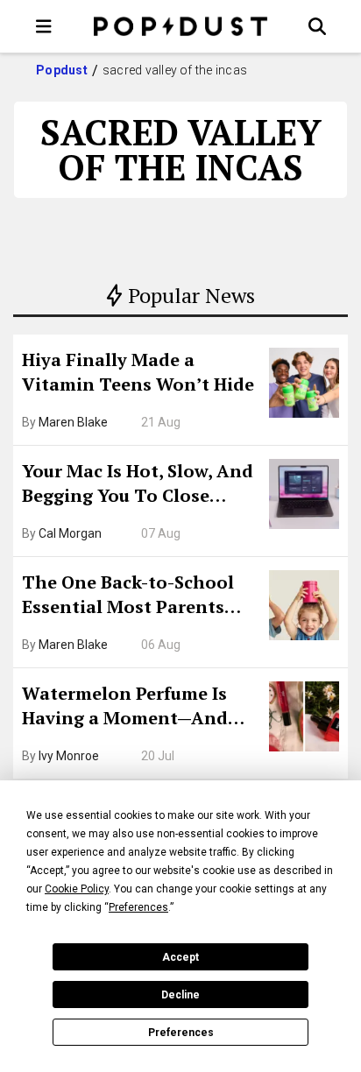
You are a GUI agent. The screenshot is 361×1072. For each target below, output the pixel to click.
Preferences (181, 1032)
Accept (180, 957)
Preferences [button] (138, 907)
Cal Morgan (70, 533)
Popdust (62, 70)
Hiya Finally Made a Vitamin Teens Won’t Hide (138, 372)
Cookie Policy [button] (77, 889)
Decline (180, 995)
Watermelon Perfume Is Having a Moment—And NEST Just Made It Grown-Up (134, 707)
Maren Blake (73, 422)
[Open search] (317, 26)
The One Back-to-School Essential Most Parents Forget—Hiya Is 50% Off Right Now (128, 596)
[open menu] (44, 26)
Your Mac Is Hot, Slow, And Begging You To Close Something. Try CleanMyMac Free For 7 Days (137, 485)
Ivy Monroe (69, 756)
